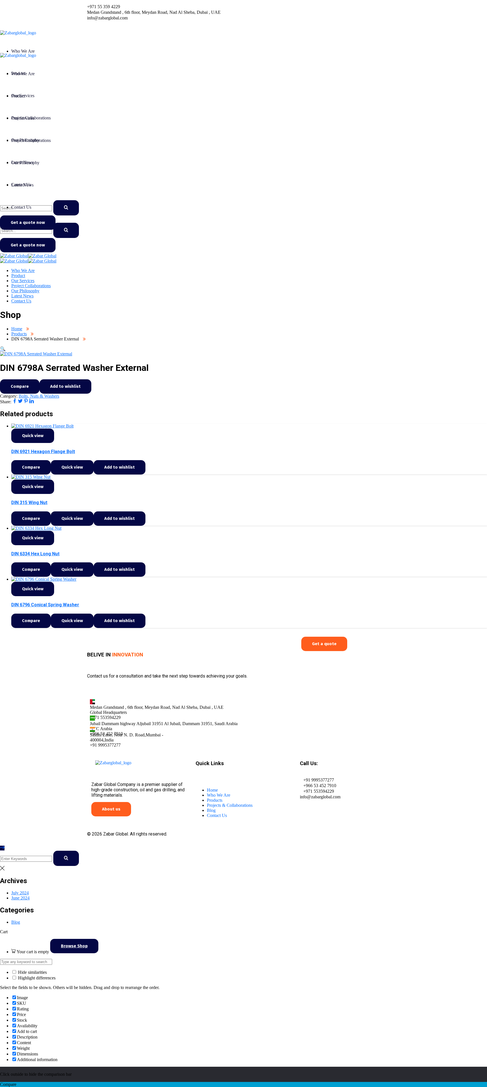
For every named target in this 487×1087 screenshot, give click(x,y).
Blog (211, 810)
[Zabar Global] (14, 255)
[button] (3, 348)
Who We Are (218, 795)
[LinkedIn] (31, 401)
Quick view (32, 435)
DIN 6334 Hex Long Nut (35, 553)
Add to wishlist (65, 386)
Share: (5, 401)
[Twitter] (20, 401)
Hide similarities (32, 972)
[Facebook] (14, 401)
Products (19, 333)
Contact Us (217, 815)
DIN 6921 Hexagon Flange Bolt (43, 451)
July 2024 (20, 892)
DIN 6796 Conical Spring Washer (45, 604)
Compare (20, 386)
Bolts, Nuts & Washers (39, 396)
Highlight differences (36, 977)
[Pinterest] (26, 401)
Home (16, 328)
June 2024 (20, 898)
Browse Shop (74, 945)
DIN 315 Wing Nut (29, 502)
